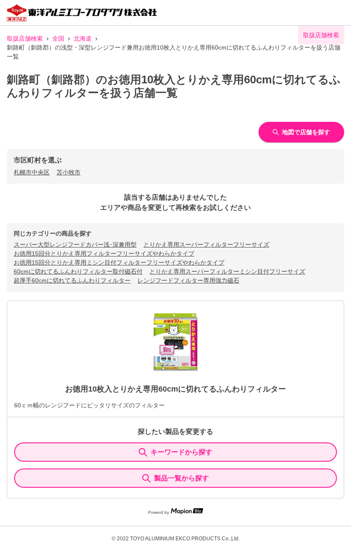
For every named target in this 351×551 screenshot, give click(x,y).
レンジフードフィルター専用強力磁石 (188, 280)
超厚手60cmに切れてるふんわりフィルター (72, 280)
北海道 (83, 38)
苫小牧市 (68, 172)
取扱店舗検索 (25, 38)
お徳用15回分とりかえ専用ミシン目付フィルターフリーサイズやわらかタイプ (119, 262)
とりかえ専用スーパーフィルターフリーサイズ (206, 244)
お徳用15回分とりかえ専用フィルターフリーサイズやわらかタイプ (104, 253)
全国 (58, 38)
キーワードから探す (181, 452)
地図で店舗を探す (306, 132)
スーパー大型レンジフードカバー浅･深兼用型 (75, 244)
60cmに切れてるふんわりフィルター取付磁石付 (78, 271)
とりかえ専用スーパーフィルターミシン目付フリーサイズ (227, 271)
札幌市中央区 (32, 172)
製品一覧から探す (181, 478)
